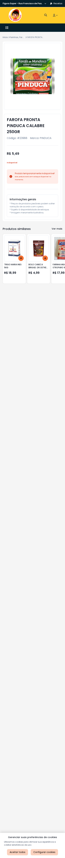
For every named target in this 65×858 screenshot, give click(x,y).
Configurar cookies (44, 852)
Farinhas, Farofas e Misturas (24, 37)
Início (5, 37)
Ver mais (57, 228)
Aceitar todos (17, 852)
